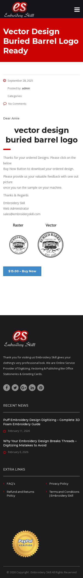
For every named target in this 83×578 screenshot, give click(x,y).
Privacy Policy (58, 483)
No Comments (17, 104)
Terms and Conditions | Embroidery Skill (64, 493)
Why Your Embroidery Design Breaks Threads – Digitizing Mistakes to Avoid (40, 443)
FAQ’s (11, 483)
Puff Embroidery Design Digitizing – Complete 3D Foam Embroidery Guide (41, 422)
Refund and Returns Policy (20, 493)
